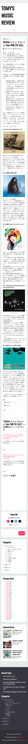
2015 (7, 601)
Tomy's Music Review (8, 15)
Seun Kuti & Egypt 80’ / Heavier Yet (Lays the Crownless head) (18, 652)
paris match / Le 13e (17, 630)
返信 (4, 449)
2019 (7, 594)
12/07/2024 (6, 438)
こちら (14, 524)
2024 (7, 585)
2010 (7, 610)
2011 (7, 609)
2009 (7, 612)
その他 (9, 562)
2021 (7, 591)
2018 (7, 596)
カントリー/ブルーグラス (14, 549)
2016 (7, 600)
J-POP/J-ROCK (12, 558)
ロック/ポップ (11, 547)
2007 (7, 616)
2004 (7, 619)
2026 (7, 582)
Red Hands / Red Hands (18, 641)
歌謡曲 (9, 560)
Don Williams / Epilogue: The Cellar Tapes (14, 692)
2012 (7, 607)
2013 (7, 605)
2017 (7, 598)
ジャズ (9, 553)
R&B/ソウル (11, 551)
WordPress (20, 737)
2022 (7, 589)
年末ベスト (6, 38)
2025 (7, 583)
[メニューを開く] (14, 30)
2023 (7, 587)
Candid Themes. (21, 740)
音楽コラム (8, 567)
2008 (7, 614)
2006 (7, 618)
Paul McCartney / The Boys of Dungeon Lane (14, 688)
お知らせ (7, 570)
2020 (7, 592)
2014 (7, 603)
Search (22, 533)
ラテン (9, 556)
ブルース (10, 554)
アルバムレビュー (9, 545)
